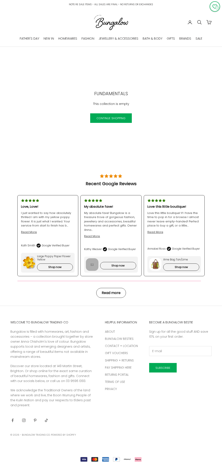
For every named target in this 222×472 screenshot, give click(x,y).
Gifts (171, 38)
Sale (199, 38)
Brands (185, 38)
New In (49, 38)
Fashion (88, 38)
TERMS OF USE (115, 382)
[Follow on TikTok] (46, 420)
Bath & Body (152, 38)
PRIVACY (111, 389)
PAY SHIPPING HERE (118, 367)
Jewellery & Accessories (118, 38)
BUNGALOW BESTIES (119, 339)
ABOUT (110, 331)
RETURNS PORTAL (117, 374)
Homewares (67, 38)
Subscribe (162, 368)
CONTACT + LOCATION (121, 346)
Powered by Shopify (63, 435)
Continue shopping (111, 118)
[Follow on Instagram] (24, 420)
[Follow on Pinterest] (35, 420)
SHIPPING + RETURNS (119, 360)
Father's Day (29, 38)
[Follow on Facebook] (12, 420)
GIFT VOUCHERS (116, 353)
